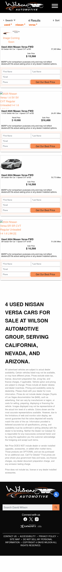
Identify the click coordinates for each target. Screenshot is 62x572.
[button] (56, 494)
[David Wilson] (24, 6)
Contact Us (10, 536)
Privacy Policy (48, 536)
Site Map (15, 539)
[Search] (55, 507)
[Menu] (54, 6)
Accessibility (28, 536)
